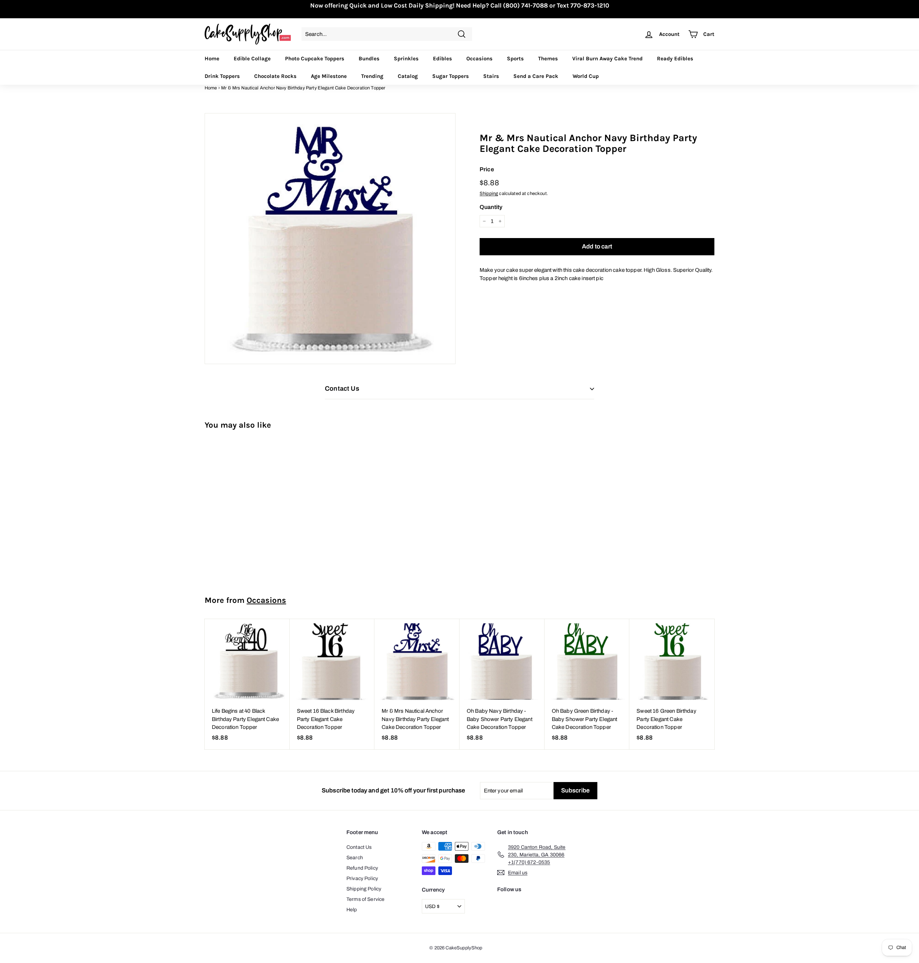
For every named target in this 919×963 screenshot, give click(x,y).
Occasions (479, 58)
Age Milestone (329, 76)
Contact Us (359, 847)
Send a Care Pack (535, 76)
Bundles (369, 58)
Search (354, 857)
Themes (548, 58)
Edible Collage (252, 58)
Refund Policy (362, 868)
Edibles (442, 58)
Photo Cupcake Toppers (314, 58)
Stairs (491, 76)
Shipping (489, 193)
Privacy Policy (362, 878)
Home (212, 58)
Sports (515, 58)
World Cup (586, 76)
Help (351, 909)
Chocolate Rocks (275, 76)
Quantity (491, 207)
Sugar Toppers (450, 76)
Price (487, 169)
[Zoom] (330, 238)
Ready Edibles (675, 58)
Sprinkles (406, 58)
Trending (372, 76)
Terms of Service (365, 899)
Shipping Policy (363, 889)
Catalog (408, 76)
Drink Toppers (222, 76)
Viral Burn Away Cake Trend (607, 58)
